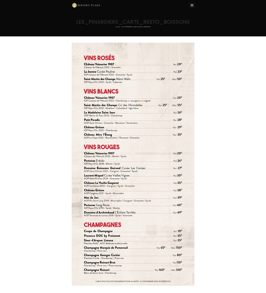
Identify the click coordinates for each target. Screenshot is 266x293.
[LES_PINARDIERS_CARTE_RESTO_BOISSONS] (133, 164)
